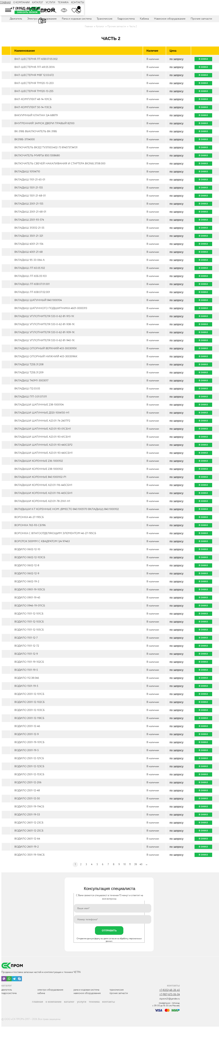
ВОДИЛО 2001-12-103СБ (29, 710)
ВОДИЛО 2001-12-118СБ (29, 718)
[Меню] (8, 10)
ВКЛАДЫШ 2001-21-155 (28, 204)
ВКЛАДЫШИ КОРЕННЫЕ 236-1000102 (38, 461)
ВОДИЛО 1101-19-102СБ (29, 662)
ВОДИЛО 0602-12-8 (26, 565)
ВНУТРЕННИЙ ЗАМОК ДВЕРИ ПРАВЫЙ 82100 (44, 123)
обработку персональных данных (124, 940)
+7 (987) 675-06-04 (169, 994)
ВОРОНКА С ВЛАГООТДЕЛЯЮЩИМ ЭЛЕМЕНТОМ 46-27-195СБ (55, 533)
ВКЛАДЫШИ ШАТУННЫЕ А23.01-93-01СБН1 (42, 429)
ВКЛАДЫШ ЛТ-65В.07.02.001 (32, 292)
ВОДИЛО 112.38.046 (26, 678)
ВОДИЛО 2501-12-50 (27, 799)
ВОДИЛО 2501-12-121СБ (29, 758)
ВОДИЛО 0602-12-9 (26, 573)
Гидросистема (126, 19)
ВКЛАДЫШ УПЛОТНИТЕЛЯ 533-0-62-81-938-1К (44, 324)
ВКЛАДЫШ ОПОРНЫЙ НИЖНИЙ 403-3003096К (45, 356)
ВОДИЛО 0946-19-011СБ (29, 606)
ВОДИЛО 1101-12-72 (26, 646)
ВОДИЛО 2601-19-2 (26, 847)
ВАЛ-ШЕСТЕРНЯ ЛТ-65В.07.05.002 (35, 59)
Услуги (50, 2)
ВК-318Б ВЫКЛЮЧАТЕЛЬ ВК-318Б (35, 131)
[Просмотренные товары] (64, 10)
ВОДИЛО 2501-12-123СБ (29, 766)
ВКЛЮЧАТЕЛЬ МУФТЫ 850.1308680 (37, 156)
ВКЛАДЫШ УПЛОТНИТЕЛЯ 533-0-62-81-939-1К (44, 332)
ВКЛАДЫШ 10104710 (27, 172)
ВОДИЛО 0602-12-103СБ (29, 557)
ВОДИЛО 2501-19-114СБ (29, 807)
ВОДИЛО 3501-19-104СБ (29, 855)
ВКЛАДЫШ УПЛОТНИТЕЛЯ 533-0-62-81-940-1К (44, 340)
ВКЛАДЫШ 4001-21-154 (28, 244)
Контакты (77, 2)
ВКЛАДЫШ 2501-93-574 (29, 220)
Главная (5, 2)
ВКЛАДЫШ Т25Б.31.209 (28, 373)
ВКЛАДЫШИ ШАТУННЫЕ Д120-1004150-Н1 (41, 413)
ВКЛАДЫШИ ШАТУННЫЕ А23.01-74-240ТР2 (42, 421)
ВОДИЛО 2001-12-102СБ (29, 702)
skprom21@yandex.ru (169, 999)
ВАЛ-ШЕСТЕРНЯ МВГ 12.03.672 (34, 75)
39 (135, 864)
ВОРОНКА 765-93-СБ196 (30, 525)
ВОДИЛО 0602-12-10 (27, 549)
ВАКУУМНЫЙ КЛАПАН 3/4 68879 (36, 115)
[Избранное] (74, 10)
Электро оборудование (50, 990)
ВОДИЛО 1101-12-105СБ (29, 630)
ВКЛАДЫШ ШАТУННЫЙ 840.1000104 (38, 300)
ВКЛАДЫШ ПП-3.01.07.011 (30, 397)
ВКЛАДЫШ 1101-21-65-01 (29, 180)
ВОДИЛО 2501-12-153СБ (29, 774)
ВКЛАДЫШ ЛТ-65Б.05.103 (30, 276)
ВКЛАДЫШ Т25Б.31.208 (28, 364)
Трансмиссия (104, 19)
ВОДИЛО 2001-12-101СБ (29, 694)
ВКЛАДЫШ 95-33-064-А (29, 260)
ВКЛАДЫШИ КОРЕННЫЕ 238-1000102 (38, 469)
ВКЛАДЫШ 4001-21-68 (28, 252)
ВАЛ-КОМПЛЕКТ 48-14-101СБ (33, 99)
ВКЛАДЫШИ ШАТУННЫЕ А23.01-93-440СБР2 (43, 445)
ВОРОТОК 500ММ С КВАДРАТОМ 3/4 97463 (42, 541)
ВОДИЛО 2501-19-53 (27, 815)
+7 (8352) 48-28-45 (25, 8)
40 (141, 864)
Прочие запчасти (201, 19)
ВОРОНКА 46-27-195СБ (29, 517)
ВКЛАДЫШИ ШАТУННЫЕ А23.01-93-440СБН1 (43, 453)
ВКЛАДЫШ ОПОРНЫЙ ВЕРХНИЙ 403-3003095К (45, 348)
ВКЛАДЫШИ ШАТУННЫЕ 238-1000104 (39, 405)
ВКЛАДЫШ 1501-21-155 (28, 188)
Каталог (37, 2)
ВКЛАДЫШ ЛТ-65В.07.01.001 (32, 284)
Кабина (144, 19)
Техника (63, 2)
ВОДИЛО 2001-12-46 (27, 726)
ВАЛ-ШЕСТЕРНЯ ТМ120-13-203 (34, 83)
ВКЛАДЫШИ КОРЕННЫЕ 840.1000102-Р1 (40, 477)
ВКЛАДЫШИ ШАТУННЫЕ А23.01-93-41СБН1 (42, 437)
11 (130, 864)
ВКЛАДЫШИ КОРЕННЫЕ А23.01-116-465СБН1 (43, 493)
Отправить (109, 930)
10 (125, 864)
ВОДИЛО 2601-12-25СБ (28, 831)
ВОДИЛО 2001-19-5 (26, 750)
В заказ (203, 59)
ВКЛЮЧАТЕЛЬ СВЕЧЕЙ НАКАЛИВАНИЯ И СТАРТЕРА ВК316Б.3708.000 (59, 164)
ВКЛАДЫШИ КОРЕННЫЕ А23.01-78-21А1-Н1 (42, 501)
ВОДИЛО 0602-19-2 (26, 582)
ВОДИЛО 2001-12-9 (26, 734)
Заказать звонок (27, 12)
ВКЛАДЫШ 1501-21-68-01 (30, 196)
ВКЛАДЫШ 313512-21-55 (29, 228)
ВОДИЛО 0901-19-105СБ (29, 590)
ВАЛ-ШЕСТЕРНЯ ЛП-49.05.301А (34, 67)
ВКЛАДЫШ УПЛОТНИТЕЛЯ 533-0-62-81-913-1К (44, 316)
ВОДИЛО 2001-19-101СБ (29, 742)
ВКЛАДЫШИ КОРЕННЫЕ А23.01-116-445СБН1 (43, 485)
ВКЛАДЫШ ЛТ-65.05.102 (29, 268)
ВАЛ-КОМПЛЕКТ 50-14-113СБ (32, 107)
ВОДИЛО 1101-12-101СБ (28, 614)
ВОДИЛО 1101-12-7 (26, 638)
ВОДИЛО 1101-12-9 (26, 654)
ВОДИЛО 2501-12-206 (27, 782)
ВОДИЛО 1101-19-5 (26, 670)
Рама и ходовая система (86, 990)
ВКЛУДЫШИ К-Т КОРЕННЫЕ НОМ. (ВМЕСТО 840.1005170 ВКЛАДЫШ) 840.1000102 (66, 509)
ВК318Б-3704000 (24, 139)
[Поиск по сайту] (54, 10)
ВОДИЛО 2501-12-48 (27, 790)
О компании (21, 2)
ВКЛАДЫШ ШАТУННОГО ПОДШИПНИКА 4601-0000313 (50, 308)
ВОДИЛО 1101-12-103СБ (29, 622)
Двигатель (6, 990)
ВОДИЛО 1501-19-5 (26, 686)
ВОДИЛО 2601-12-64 (27, 839)
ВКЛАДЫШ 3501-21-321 (28, 236)
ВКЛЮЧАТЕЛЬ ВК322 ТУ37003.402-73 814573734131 (46, 147)
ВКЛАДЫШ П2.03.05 (27, 389)
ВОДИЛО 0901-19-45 (27, 598)
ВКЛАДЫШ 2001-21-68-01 (30, 212)
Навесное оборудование (169, 19)
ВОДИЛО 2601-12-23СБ (28, 823)
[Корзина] (79, 7)
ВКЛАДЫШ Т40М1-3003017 (31, 381)
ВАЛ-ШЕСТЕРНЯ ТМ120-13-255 (33, 91)
